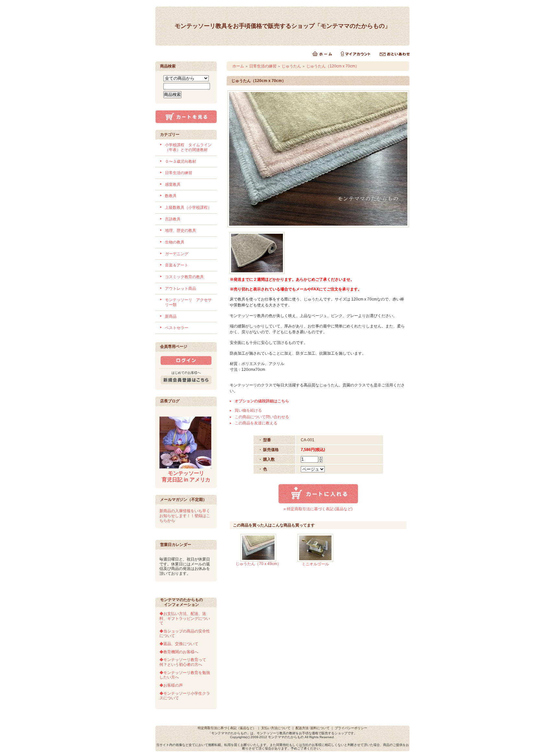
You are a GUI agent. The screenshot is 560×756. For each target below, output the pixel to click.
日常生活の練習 (178, 173)
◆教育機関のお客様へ (178, 652)
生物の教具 (174, 242)
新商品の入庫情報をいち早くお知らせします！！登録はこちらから (184, 516)
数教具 (171, 196)
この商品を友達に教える (256, 423)
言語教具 (173, 219)
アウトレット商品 (180, 288)
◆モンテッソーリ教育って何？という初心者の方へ (182, 662)
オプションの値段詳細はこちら (262, 401)
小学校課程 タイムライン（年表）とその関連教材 (188, 147)
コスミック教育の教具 (184, 277)
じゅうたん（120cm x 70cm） (332, 66)
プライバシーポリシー (351, 728)
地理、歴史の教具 (180, 230)
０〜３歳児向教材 (180, 161)
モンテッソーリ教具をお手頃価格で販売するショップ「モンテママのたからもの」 (283, 26)
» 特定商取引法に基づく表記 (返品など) (318, 509)
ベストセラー (176, 327)
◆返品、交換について (178, 644)
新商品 (171, 316)
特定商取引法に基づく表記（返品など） (227, 728)
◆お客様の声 (171, 685)
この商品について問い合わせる (262, 417)
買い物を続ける (248, 410)
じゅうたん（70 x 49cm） (258, 563)
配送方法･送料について (313, 728)
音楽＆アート (176, 265)
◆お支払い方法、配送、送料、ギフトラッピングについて (184, 618)
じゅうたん (291, 66)
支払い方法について (275, 728)
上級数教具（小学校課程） (188, 207)
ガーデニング (176, 254)
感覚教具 (173, 184)
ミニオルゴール (315, 564)
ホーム (238, 66)
